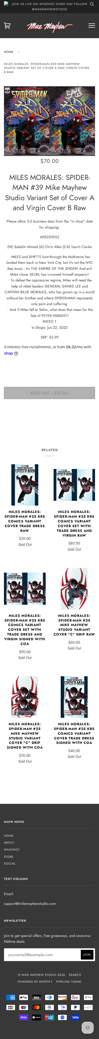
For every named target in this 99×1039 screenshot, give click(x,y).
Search (75, 975)
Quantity (49, 364)
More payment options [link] (49, 421)
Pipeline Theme (68, 982)
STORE (8, 857)
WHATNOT (12, 850)
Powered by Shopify (35, 982)
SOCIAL (10, 863)
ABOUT (9, 842)
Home (8, 52)
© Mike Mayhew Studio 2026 (41, 975)
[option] (49, 121)
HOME (8, 836)
